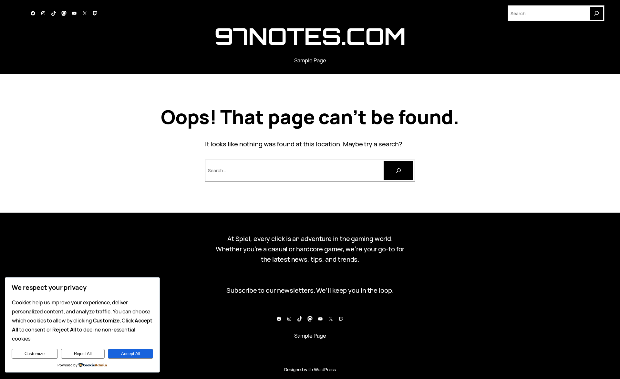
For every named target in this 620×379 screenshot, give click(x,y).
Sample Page (310, 60)
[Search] (596, 13)
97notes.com (310, 36)
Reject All (83, 353)
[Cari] (398, 170)
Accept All (130, 353)
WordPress (325, 369)
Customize (35, 353)
